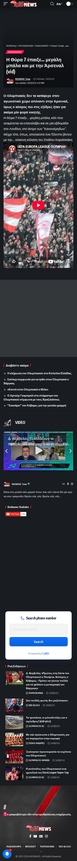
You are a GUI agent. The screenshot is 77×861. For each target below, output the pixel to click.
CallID (45, 653)
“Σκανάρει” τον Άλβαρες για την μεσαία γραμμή (36, 405)
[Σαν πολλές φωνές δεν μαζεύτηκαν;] (14, 705)
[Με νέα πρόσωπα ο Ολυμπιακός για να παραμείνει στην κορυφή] (14, 739)
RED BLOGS (34, 705)
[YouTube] (35, 836)
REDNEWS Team (22, 79)
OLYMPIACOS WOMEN (39, 760)
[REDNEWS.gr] (23, 4)
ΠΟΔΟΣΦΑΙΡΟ (15, 52)
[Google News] (41, 836)
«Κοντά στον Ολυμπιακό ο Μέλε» (27, 389)
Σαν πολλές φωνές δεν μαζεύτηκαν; (47, 700)
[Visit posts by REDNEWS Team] (10, 81)
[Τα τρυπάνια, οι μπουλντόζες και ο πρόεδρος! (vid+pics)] (14, 722)
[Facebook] (68, 484)
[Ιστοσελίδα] (63, 484)
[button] (7, 4)
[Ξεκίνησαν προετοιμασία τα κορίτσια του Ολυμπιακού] (14, 756)
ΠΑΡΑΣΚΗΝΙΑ (36, 693)
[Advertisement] (38, 318)
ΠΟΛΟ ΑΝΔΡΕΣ (37, 743)
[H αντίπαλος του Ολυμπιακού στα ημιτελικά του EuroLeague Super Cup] (14, 773)
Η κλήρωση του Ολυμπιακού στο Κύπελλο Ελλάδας (39, 373)
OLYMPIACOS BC (36, 726)
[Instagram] (72, 484)
